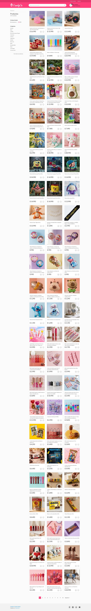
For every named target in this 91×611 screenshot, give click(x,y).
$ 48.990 (68, 153)
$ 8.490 (32, 517)
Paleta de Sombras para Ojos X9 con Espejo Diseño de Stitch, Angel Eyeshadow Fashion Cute (72, 394)
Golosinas (12, 34)
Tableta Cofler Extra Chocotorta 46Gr (72, 538)
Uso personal (12, 50)
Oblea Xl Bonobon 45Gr (69, 513)
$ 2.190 (67, 517)
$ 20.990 (68, 56)
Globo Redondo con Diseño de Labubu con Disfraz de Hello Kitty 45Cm (53, 248)
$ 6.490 (67, 396)
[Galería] (19, 22)
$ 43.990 (50, 396)
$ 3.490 (49, 444)
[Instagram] (73, 607)
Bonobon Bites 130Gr (34, 513)
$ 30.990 (50, 153)
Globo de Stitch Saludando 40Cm (36, 319)
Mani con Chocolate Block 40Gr (53, 513)
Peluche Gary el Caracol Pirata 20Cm (72, 173)
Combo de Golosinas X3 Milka (53, 416)
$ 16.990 (33, 31)
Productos (12, 10)
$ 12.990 (50, 80)
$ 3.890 (32, 396)
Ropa (11, 46)
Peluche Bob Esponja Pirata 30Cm (53, 198)
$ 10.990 (68, 80)
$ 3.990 (32, 347)
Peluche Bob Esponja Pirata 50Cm (36, 173)
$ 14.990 (50, 177)
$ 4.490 (67, 469)
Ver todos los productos (18, 53)
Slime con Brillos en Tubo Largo (53, 52)
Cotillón (11, 31)
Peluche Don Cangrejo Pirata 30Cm (54, 173)
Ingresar (79, 1)
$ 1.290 (32, 299)
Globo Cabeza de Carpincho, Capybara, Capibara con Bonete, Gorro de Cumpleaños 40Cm (53, 297)
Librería (11, 40)
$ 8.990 (32, 104)
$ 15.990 (50, 31)
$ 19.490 (33, 56)
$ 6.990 (32, 153)
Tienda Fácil (17, 608)
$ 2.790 (67, 347)
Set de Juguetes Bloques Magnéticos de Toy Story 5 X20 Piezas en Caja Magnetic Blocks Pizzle (37, 102)
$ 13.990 (68, 201)
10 (62, 597)
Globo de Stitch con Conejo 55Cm (53, 319)
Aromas (11, 28)
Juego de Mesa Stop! (69, 28)
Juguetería (12, 38)
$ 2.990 (67, 226)
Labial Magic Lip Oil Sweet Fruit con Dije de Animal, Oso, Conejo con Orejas (36, 345)
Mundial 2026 (12, 45)
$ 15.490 (68, 31)
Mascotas (12, 41)
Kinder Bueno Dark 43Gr (34, 465)
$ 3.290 (49, 469)
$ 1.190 (49, 299)
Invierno (11, 36)
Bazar (11, 29)
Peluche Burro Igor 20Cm (69, 198)
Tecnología (12, 48)
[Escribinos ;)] (79, 607)
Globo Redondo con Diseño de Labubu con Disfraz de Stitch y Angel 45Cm (37, 272)
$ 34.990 (33, 566)
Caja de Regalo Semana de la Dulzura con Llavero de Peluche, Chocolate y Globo (37, 418)
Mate (11, 43)
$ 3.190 (67, 323)
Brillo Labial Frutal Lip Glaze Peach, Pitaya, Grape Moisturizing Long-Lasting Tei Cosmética (53, 539)
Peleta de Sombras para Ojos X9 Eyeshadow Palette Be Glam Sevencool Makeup (53, 369)
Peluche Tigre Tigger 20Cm (35, 222)
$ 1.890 (49, 226)
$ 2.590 (32, 541)
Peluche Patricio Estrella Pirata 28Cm (37, 198)
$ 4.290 (32, 444)
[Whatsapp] (76, 607)
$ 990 (32, 250)
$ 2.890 (67, 444)
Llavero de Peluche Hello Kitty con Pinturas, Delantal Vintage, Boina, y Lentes (36, 127)
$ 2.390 (32, 590)
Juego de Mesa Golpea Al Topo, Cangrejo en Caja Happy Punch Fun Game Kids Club (36, 54)
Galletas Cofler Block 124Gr (70, 489)
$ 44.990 (68, 590)
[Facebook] (69, 607)
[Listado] (20, 22)
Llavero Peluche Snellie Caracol (71, 125)
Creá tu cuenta (73, 1)
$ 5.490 (32, 80)
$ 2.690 (67, 493)
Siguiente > (67, 597)
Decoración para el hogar (15, 33)
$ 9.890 (49, 56)
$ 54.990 (33, 177)
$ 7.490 (49, 129)
